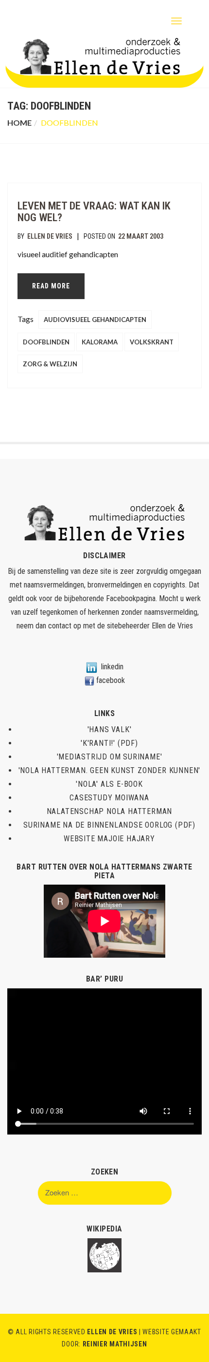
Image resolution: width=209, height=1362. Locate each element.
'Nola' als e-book (109, 784)
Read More (51, 286)
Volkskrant (152, 342)
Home (19, 122)
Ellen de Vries (49, 236)
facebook (110, 680)
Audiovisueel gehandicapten (95, 319)
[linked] (91, 666)
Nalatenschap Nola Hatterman (110, 811)
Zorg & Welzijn (50, 364)
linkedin (112, 666)
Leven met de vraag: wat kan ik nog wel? (94, 212)
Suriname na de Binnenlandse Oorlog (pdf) (109, 825)
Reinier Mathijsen (115, 1344)
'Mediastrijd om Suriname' (109, 756)
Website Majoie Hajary (109, 838)
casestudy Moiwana (109, 797)
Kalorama (100, 342)
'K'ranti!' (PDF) (109, 743)
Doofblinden (46, 342)
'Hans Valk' (109, 729)
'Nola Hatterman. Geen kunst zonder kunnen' (109, 770)
